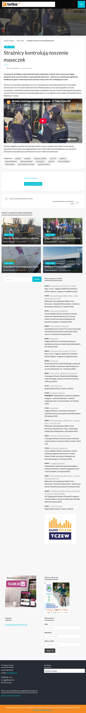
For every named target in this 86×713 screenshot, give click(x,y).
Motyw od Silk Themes (43, 710)
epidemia (63, 158)
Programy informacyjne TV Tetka (63, 286)
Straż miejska (9, 164)
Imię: (46, 624)
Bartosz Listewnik (13, 68)
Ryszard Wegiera (64, 161)
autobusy (27, 158)
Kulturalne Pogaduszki (59, 311)
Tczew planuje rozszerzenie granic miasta (20, 266)
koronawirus (40, 161)
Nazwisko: (48, 632)
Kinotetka (54, 339)
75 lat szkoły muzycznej (59, 326)
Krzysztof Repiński (51, 242)
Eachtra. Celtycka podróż (60, 436)
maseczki (51, 161)
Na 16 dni (23, 625)
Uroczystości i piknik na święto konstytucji (62, 238)
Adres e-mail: (49, 641)
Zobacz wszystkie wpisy (33, 184)
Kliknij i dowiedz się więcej (10, 695)
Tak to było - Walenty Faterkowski (63, 373)
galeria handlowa (11, 161)
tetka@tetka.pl (11, 673)
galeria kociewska (26, 161)
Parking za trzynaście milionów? (58, 266)
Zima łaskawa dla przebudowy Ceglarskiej (21, 238)
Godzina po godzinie (12, 625)
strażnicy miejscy (44, 164)
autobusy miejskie (40, 158)
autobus (18, 158)
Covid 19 (53, 158)
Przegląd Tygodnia (57, 393)
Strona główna (9, 40)
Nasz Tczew (20, 40)
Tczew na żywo (56, 386)
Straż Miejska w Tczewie (26, 164)
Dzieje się (54, 361)
